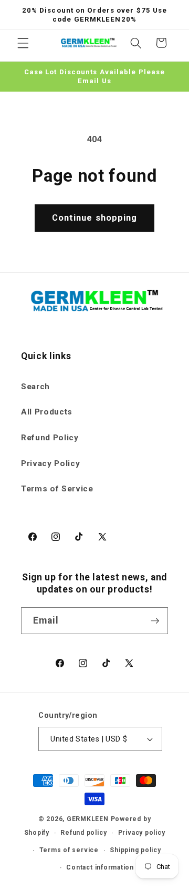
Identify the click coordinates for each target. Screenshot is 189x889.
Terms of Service (57, 488)
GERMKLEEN (88, 819)
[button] (23, 42)
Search (35, 386)
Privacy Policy (50, 463)
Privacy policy (141, 832)
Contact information (100, 867)
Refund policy (83, 832)
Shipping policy (135, 850)
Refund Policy (50, 437)
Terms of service (69, 850)
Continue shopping (95, 218)
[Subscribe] (154, 621)
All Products (46, 412)
